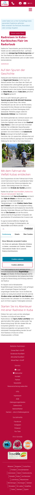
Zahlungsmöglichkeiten (17, 402)
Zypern (26, 489)
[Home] (5, 3)
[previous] (6, 148)
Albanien (10, 466)
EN (31, 3)
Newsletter (17, 383)
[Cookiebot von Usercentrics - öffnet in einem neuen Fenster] (25, 229)
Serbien (29, 483)
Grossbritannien (23, 470)
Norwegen (21, 483)
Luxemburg (15, 479)
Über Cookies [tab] (28, 234)
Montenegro (12, 483)
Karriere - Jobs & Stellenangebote (17, 412)
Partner (17, 380)
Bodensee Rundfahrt (17, 354)
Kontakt (17, 376)
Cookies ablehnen (17, 265)
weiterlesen (5, 64)
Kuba (18, 476)
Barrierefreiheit (17, 409)
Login (18, 370)
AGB (17, 399)
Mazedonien (24, 479)
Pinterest (17, 428)
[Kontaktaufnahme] (25, 4)
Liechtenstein (25, 476)
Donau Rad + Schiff (17, 350)
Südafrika (27, 486)
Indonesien (11, 473)
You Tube (17, 431)
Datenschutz (17, 405)
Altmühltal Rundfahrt (17, 357)
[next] (29, 148)
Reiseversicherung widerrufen (18, 386)
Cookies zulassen (18, 259)
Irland (19, 473)
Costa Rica (26, 466)
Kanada (12, 476)
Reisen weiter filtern (17, 33)
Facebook (17, 421)
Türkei (13, 489)
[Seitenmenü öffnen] (30, 10)
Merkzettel (18, 373)
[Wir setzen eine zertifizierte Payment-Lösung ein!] (28, 445)
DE (28, 3)
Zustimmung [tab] (6, 234)
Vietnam (19, 489)
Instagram (17, 425)
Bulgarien (18, 466)
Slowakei (12, 486)
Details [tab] (17, 234)
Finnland (13, 470)
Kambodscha (27, 473)
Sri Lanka (20, 486)
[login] (20, 3)
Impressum (17, 396)
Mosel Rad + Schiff (17, 360)
